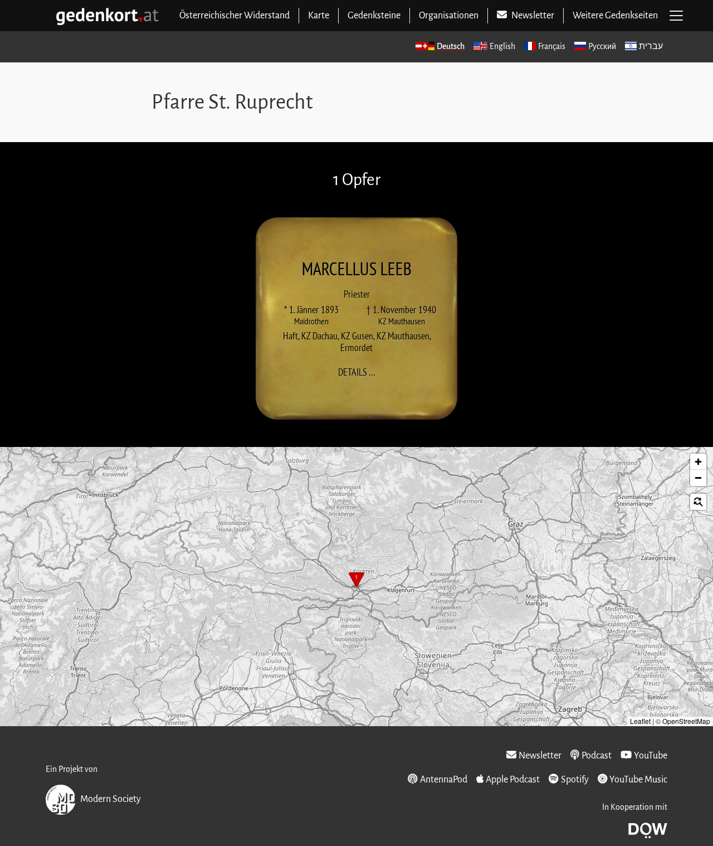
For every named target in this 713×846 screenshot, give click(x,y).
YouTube (650, 756)
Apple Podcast (513, 780)
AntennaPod (443, 780)
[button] (356, 580)
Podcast (597, 756)
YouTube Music (638, 780)
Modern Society (110, 799)
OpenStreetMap (686, 721)
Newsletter (540, 756)
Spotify (574, 780)
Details (360, 372)
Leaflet (640, 721)
